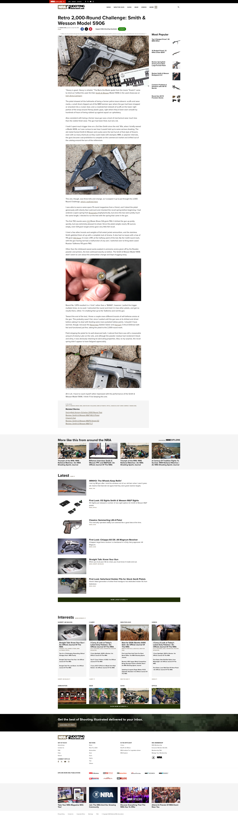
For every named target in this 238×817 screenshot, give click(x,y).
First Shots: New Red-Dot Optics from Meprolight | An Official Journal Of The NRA (164, 661)
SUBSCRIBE (67, 725)
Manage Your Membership (159, 753)
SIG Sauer (77, 237)
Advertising (61, 745)
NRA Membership (157, 745)
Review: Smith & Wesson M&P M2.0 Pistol (82, 415)
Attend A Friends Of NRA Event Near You (165, 806)
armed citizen (72, 648)
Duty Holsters (94, 648)
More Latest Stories (126, 600)
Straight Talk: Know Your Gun (103, 559)
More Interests (79, 618)
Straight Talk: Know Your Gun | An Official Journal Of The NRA (72, 644)
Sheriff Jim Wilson (98, 564)
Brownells (93, 212)
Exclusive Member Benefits (159, 748)
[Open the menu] (156, 7)
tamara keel (133, 406)
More (72, 476)
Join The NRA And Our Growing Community (102, 806)
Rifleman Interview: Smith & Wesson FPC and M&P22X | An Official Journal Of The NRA (102, 462)
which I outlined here (89, 201)
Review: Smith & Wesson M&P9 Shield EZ (82, 420)
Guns (129, 7)
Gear (136, 7)
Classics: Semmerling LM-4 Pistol (105, 520)
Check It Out (71, 418)
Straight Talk (63, 648)
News (109, 7)
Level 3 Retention (105, 648)
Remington (94, 324)
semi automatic (101, 406)
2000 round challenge (89, 406)
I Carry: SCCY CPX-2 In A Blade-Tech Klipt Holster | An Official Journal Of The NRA (103, 667)
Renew (74, 2)
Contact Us (61, 748)
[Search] (178, 7)
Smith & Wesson (102, 93)
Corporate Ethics (81, 814)
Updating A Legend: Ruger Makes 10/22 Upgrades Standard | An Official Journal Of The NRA (134, 672)
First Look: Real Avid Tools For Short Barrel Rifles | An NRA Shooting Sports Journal (133, 655)
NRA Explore (124, 753)
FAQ (59, 750)
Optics (95, 507)
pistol (108, 406)
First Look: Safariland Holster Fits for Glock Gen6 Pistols (117, 579)
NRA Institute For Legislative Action (130, 750)
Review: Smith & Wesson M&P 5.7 (79, 423)
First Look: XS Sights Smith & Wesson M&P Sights (114, 500)
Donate (79, 2)
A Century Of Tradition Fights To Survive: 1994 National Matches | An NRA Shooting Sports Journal (165, 462)
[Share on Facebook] (82, 28)
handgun (114, 406)
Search (60, 756)
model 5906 (78, 406)
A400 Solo (136, 648)
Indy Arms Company (74, 95)
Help (59, 753)
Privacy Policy (61, 814)
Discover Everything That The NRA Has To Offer (132, 806)
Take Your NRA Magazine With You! (71, 806)
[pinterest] (91, 28)
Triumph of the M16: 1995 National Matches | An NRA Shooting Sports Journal (69, 462)
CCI (88, 221)
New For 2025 (119, 7)
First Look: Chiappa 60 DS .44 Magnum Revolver (113, 539)
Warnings (90, 814)
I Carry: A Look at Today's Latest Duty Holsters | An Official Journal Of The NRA (102, 644)
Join (69, 2)
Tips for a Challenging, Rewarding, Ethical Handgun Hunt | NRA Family (72, 654)
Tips (94, 488)
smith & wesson (70, 406)
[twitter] (86, 28)
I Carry (92, 622)
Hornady (118, 324)
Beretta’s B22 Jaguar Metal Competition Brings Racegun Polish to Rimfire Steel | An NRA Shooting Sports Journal (134, 663)
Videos (144, 7)
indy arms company (123, 406)
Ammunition (62, 686)
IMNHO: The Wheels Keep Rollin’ (105, 480)
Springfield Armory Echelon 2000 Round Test (84, 412)
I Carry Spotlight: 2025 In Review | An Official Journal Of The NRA (101, 654)
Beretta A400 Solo (127, 648)
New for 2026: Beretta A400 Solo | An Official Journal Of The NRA (134, 644)
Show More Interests (129, 706)
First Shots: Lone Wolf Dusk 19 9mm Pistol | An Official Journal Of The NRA (166, 669)
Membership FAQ (157, 750)
